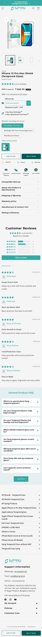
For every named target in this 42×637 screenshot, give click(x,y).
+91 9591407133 (20, 572)
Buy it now (31, 156)
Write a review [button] (21, 258)
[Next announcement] (37, 2)
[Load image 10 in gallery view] (31, 60)
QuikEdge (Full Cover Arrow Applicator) (19, 131)
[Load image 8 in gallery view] (21, 60)
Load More (21, 479)
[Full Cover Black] (6, 147)
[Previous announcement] (4, 2)
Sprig (12, 626)
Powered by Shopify (20, 626)
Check (28, 103)
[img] (8, 273)
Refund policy (32, 626)
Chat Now (37, 162)
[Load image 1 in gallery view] (10, 60)
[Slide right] (39, 60)
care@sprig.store (17, 576)
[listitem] (21, 495)
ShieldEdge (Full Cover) (13, 126)
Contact (22, 162)
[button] (2, 8)
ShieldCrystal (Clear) (13, 136)
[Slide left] (2, 60)
